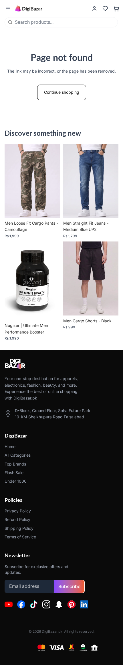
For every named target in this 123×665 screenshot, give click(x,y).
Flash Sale (14, 472)
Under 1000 (16, 481)
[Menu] (8, 9)
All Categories (18, 455)
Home (10, 446)
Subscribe (69, 586)
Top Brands (15, 464)
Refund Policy (17, 519)
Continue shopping (61, 92)
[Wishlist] (105, 8)
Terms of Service (20, 536)
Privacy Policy (18, 510)
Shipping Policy (19, 528)
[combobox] (50, 22)
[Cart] (116, 8)
